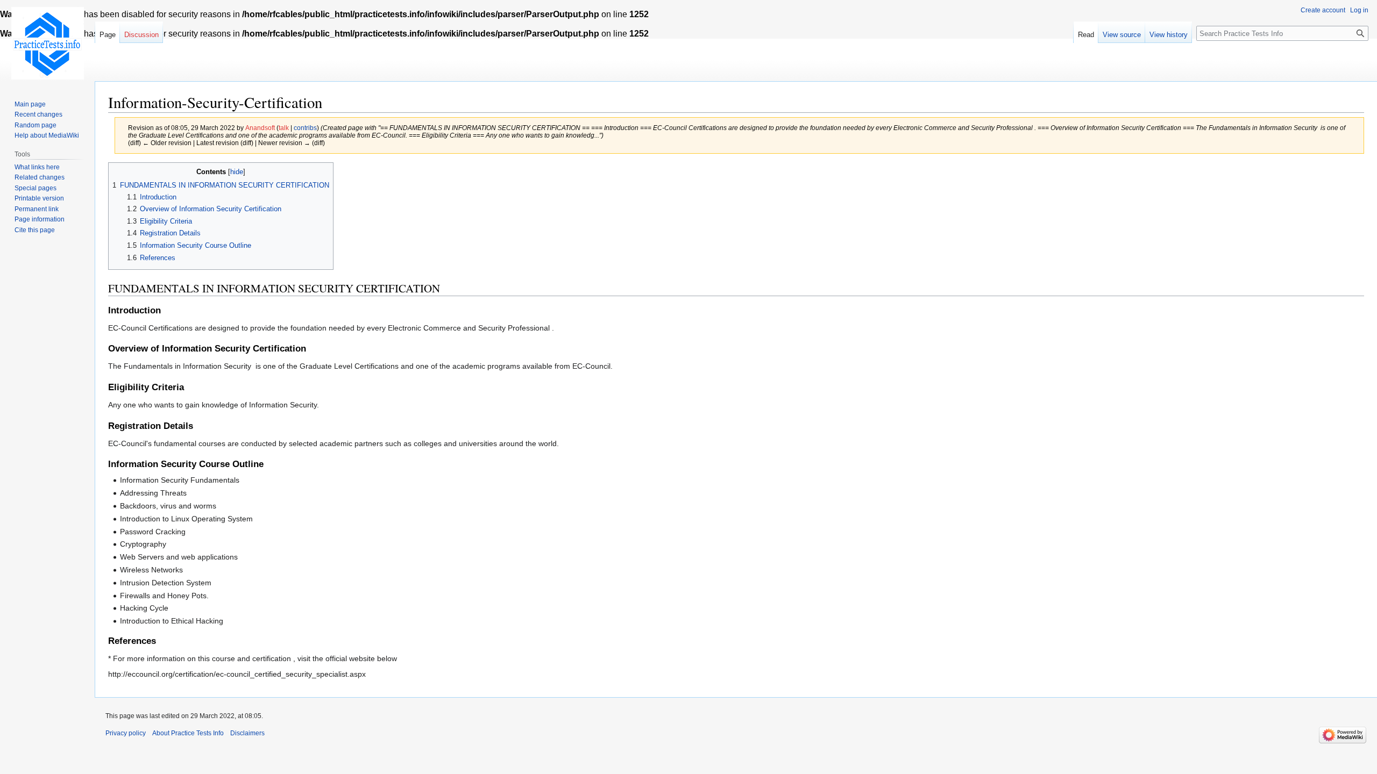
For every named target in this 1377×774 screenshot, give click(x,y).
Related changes (40, 177)
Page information (40, 219)
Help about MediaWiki (47, 135)
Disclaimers (247, 733)
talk (284, 127)
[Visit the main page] (47, 43)
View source (1122, 35)
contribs (305, 127)
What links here (37, 167)
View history (1168, 35)
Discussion (141, 35)
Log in (1359, 10)
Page (108, 35)
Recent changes (38, 114)
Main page (30, 104)
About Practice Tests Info (188, 733)
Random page (35, 125)
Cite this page (35, 230)
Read (1086, 35)
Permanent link (37, 209)
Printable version (39, 198)
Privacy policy (125, 733)
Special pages (35, 188)
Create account (1323, 10)
